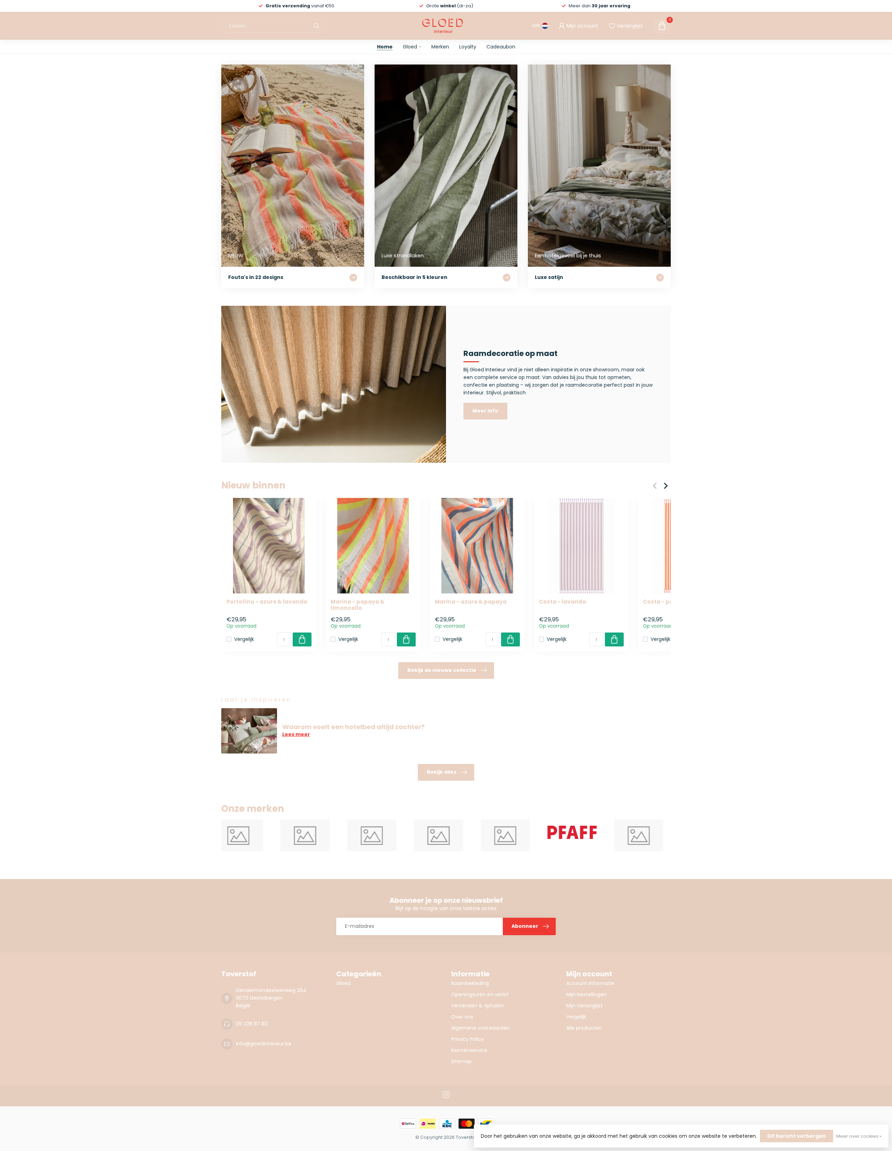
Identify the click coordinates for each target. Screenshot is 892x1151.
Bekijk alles (441, 771)
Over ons (462, 1016)
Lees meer (296, 734)
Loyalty (467, 46)
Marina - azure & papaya (471, 602)
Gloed (410, 46)
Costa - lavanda (562, 602)
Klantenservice (469, 1050)
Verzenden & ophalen (477, 1005)
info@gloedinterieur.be (263, 1043)
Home (385, 46)
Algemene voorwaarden (480, 1027)
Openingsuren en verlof (480, 994)
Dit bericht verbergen (796, 1136)
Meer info (485, 410)
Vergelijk (244, 639)
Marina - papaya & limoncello (358, 605)
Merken (440, 46)
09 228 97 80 (252, 1023)
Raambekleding (470, 983)
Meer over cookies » (859, 1136)
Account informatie (590, 983)
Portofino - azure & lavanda (266, 602)
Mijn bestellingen (586, 994)
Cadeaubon (500, 46)
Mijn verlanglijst (584, 1005)
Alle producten (584, 1027)
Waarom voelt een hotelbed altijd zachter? (353, 726)
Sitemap (461, 1061)
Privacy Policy (467, 1039)
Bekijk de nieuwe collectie (441, 670)
